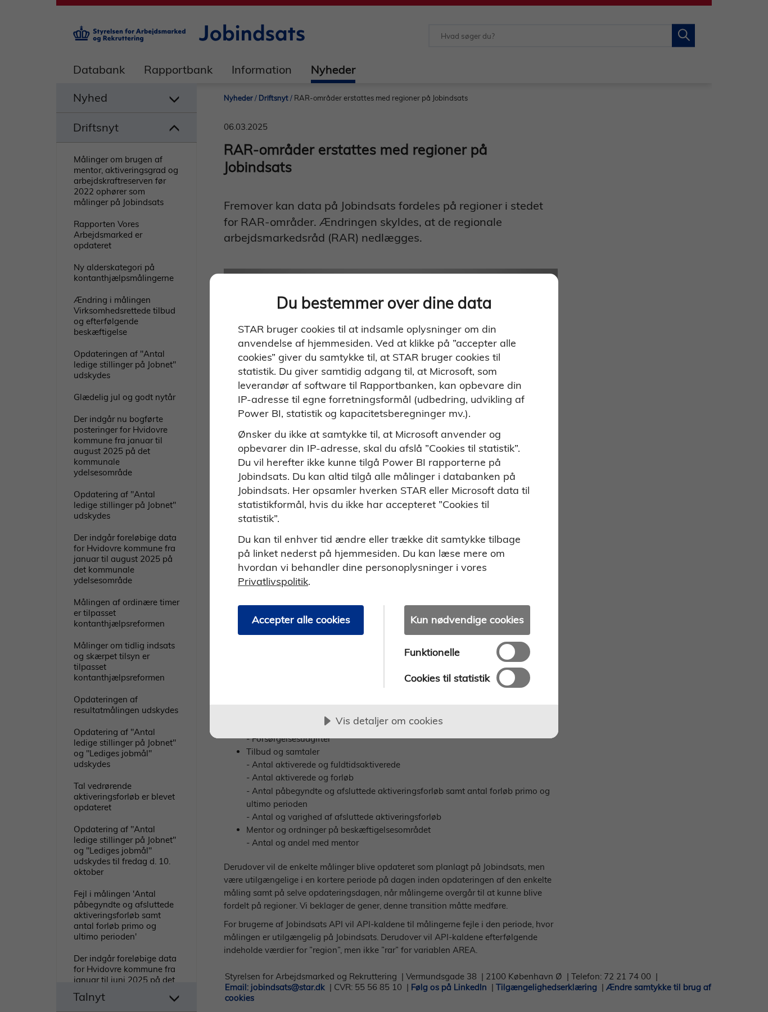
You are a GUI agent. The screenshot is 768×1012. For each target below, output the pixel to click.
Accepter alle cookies (301, 619)
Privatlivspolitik (273, 581)
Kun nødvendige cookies (467, 619)
